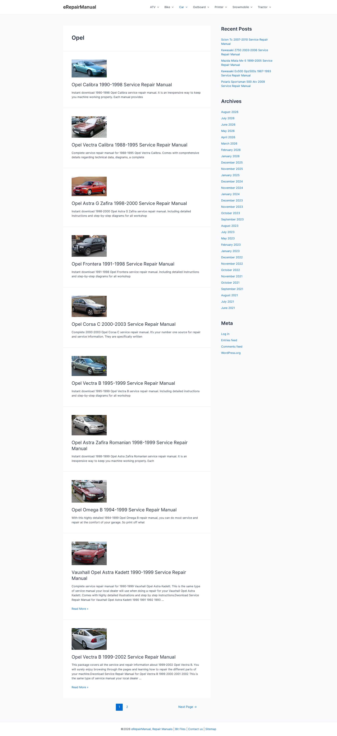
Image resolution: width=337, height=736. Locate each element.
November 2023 (232, 206)
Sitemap (210, 729)
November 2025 (232, 169)
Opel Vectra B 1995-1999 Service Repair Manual (123, 383)
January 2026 (230, 156)
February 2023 (231, 244)
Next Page (187, 707)
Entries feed (229, 340)
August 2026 (229, 112)
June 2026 (228, 124)
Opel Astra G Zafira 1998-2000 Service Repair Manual (129, 203)
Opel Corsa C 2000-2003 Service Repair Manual (124, 324)
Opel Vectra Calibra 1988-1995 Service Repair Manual (129, 145)
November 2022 (232, 263)
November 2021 (231, 276)
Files (183, 729)
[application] (157, 7)
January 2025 (230, 175)
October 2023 (230, 213)
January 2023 (230, 251)
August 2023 (229, 225)
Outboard (199, 7)
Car (181, 7)
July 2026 (227, 118)
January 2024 (230, 194)
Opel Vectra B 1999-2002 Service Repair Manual (124, 657)
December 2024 (232, 181)
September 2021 (232, 289)
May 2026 (228, 131)
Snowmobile (241, 7)
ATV (153, 7)
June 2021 (228, 308)
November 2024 (232, 187)
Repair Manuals (162, 729)
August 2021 (229, 295)
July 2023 (227, 232)
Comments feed (231, 346)
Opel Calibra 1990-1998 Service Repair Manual (122, 84)
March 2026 (229, 143)
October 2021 (230, 282)
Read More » (80, 608)
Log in (225, 334)
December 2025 (232, 162)
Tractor (262, 7)
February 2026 (231, 150)
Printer (219, 7)
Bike (167, 7)
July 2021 (227, 301)
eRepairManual (79, 7)
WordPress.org (231, 353)
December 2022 (232, 257)
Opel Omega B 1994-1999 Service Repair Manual (124, 509)
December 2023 (232, 200)
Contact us (195, 729)
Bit (177, 729)
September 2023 (232, 219)
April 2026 (228, 137)
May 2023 (228, 238)
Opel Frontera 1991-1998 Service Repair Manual (123, 264)
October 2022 (230, 270)
